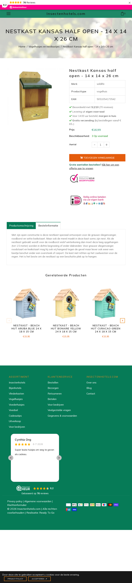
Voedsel (13, 410)
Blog (89, 388)
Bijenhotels (15, 388)
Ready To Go (46, 512)
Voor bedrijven (17, 426)
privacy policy (15, 579)
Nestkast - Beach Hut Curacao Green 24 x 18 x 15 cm (105, 328)
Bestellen (53, 382)
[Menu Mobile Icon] (8, 14)
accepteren (39, 579)
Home (22, 46)
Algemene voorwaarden (37, 501)
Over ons (91, 382)
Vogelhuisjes (16, 399)
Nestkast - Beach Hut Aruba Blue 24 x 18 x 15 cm (26, 328)
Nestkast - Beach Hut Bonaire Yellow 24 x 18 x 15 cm (66, 328)
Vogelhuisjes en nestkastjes (44, 46)
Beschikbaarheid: (79, 136)
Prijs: (72, 129)
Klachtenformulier (17, 505)
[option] (35, 96)
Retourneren (55, 393)
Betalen (52, 399)
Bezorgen (53, 388)
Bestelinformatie (48, 225)
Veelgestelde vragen (59, 410)
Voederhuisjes (16, 404)
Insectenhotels (17, 382)
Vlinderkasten (16, 393)
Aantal (72, 144)
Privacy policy (14, 501)
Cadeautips (15, 415)
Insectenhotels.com (66, 13)
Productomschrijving (21, 225)
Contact (90, 393)
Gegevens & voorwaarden (62, 415)
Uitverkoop (15, 421)
